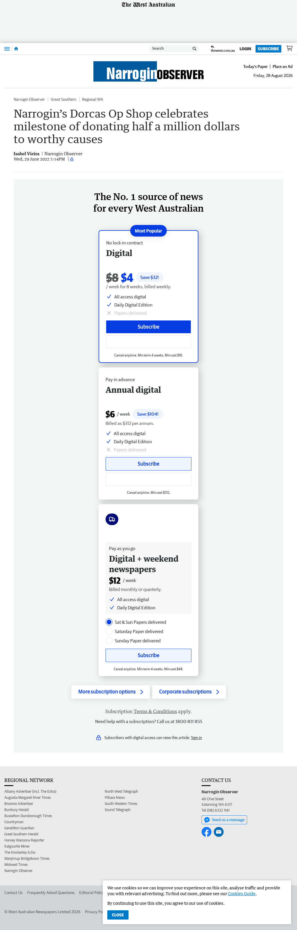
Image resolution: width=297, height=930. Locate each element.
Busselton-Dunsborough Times (28, 816)
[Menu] (7, 48)
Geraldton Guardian (19, 828)
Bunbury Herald (16, 810)
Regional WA (92, 99)
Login (245, 48)
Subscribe (268, 48)
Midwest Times (16, 864)
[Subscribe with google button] (148, 342)
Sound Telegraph (118, 810)
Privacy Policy (96, 911)
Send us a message (228, 819)
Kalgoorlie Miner (17, 846)
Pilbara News (115, 797)
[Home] (16, 48)
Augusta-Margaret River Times (27, 797)
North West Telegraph (121, 791)
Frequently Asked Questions (51, 892)
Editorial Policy (91, 892)
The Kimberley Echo (19, 852)
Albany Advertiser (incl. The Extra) (30, 791)
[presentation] (109, 622)
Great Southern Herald (21, 834)
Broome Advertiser (18, 803)
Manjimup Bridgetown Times (26, 858)
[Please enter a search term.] (194, 48)
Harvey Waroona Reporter (24, 840)
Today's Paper (255, 66)
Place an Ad (283, 66)
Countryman (13, 822)
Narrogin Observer (29, 99)
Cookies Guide (242, 893)
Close (118, 915)
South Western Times (121, 803)
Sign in (196, 737)
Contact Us (13, 892)
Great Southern (63, 99)
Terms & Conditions (155, 711)
